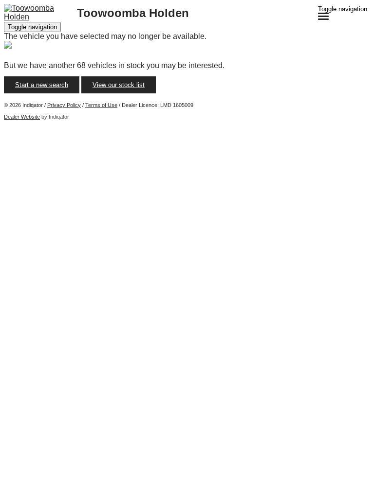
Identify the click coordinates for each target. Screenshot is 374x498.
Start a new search (41, 85)
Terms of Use (101, 105)
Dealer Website (22, 117)
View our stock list (119, 85)
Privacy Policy (64, 105)
